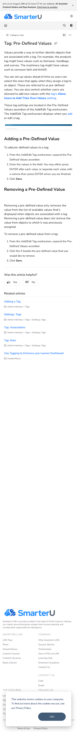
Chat (40, 680)
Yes (15, 282)
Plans (5, 644)
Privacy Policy (40, 728)
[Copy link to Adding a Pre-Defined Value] (65, 139)
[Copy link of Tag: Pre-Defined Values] (56, 43)
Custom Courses (11, 653)
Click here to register (47, 7)
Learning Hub (45, 658)
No (33, 282)
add (70, 114)
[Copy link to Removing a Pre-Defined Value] (10, 197)
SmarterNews (10, 649)
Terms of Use (23, 728)
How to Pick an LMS (48, 653)
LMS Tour (8, 640)
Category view (17, 35)
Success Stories (46, 644)
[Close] (73, 5)
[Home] (23, 16)
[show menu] (71, 16)
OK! (52, 716)
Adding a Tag (12, 301)
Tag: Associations (14, 327)
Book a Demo (10, 662)
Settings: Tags (12, 314)
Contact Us (44, 667)
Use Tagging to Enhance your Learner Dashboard (34, 353)
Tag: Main (10, 340)
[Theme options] (71, 25)
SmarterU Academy (48, 662)
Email (41, 685)
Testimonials (44, 649)
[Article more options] (70, 35)
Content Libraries (12, 658)
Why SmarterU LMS (48, 640)
